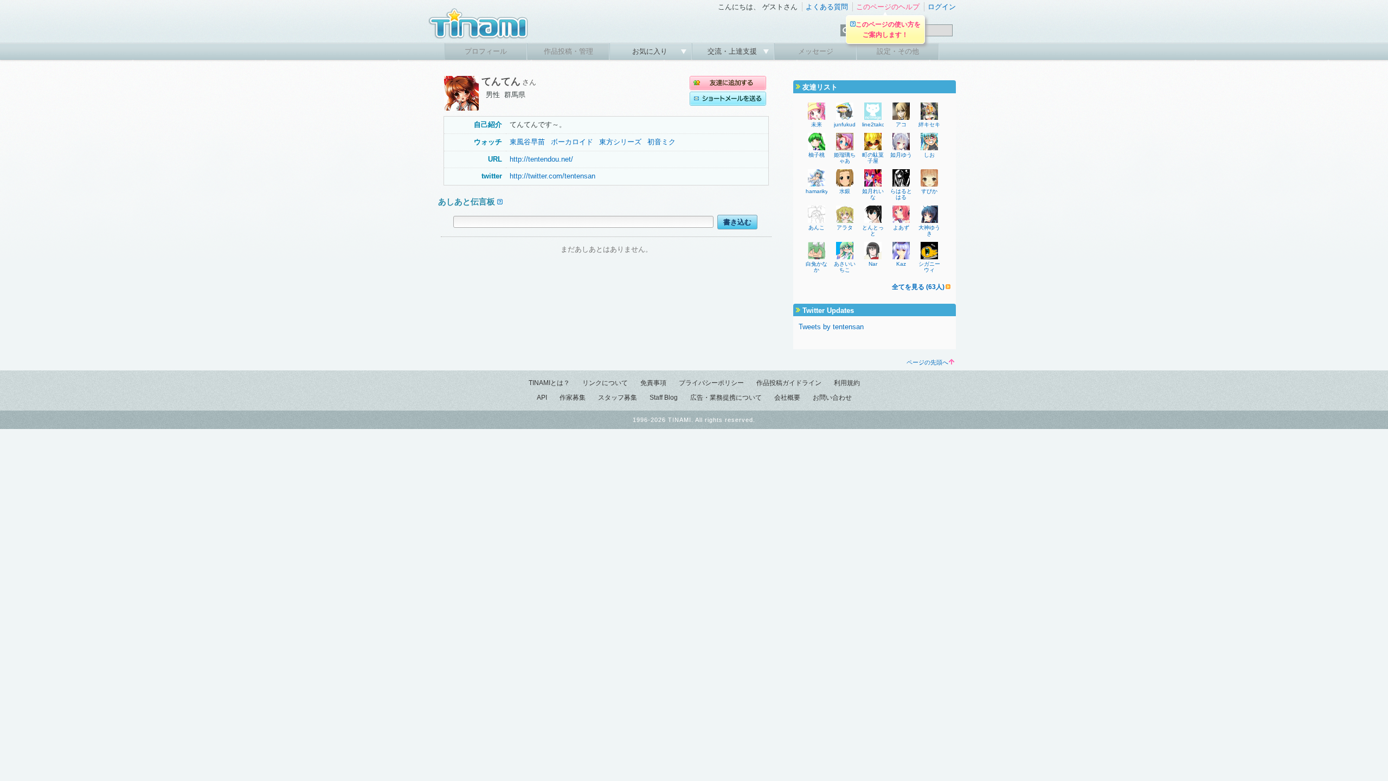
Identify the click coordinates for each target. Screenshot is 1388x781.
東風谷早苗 (527, 142)
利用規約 (847, 383)
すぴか (929, 191)
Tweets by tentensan (831, 327)
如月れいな (873, 194)
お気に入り (651, 51)
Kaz (901, 264)
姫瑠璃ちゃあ (845, 158)
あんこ (816, 228)
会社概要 (787, 397)
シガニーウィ (929, 267)
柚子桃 (816, 155)
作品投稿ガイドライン (788, 383)
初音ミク (661, 142)
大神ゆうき (929, 230)
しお (929, 155)
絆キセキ (929, 124)
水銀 (844, 191)
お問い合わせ (832, 397)
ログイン (942, 7)
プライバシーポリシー (711, 383)
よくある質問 (827, 7)
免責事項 (653, 383)
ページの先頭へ (927, 362)
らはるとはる (901, 194)
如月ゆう (901, 155)
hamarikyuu (820, 191)
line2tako (873, 124)
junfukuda (846, 124)
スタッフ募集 (617, 397)
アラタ (845, 228)
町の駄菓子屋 (873, 158)
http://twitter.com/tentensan (552, 176)
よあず (901, 228)
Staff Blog (664, 397)
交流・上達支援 (733, 51)
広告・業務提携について (726, 397)
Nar (873, 264)
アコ (901, 124)
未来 (816, 124)
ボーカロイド (572, 142)
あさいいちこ (845, 267)
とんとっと (873, 230)
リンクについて (605, 383)
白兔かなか (816, 267)
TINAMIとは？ (549, 383)
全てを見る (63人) (918, 287)
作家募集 (573, 397)
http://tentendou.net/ (541, 159)
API (542, 397)
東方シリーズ (620, 142)
